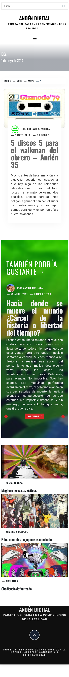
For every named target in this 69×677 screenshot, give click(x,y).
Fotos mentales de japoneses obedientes (27, 539)
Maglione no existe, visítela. (19, 490)
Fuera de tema (42, 294)
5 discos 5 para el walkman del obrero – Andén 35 (34, 153)
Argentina (12, 581)
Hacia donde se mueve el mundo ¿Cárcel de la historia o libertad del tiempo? (34, 318)
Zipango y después (17, 531)
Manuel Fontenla (33, 287)
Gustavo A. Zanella (38, 129)
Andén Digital (34, 18)
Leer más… (33, 416)
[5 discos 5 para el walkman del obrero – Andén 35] (34, 108)
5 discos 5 (43, 135)
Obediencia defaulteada (16, 588)
